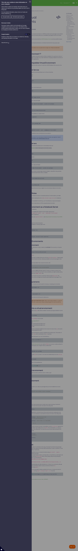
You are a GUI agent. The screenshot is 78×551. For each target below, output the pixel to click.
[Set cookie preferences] (2, 548)
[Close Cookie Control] (30, 1)
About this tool (5, 42)
